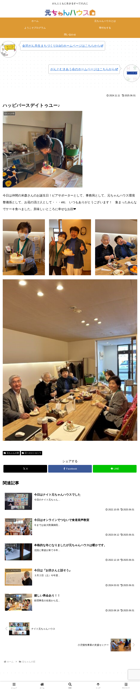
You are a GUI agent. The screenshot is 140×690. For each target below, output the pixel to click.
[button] (129, 527)
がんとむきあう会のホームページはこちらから (82, 69)
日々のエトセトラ (33, 453)
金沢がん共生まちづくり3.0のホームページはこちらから (61, 45)
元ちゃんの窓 (13, 453)
